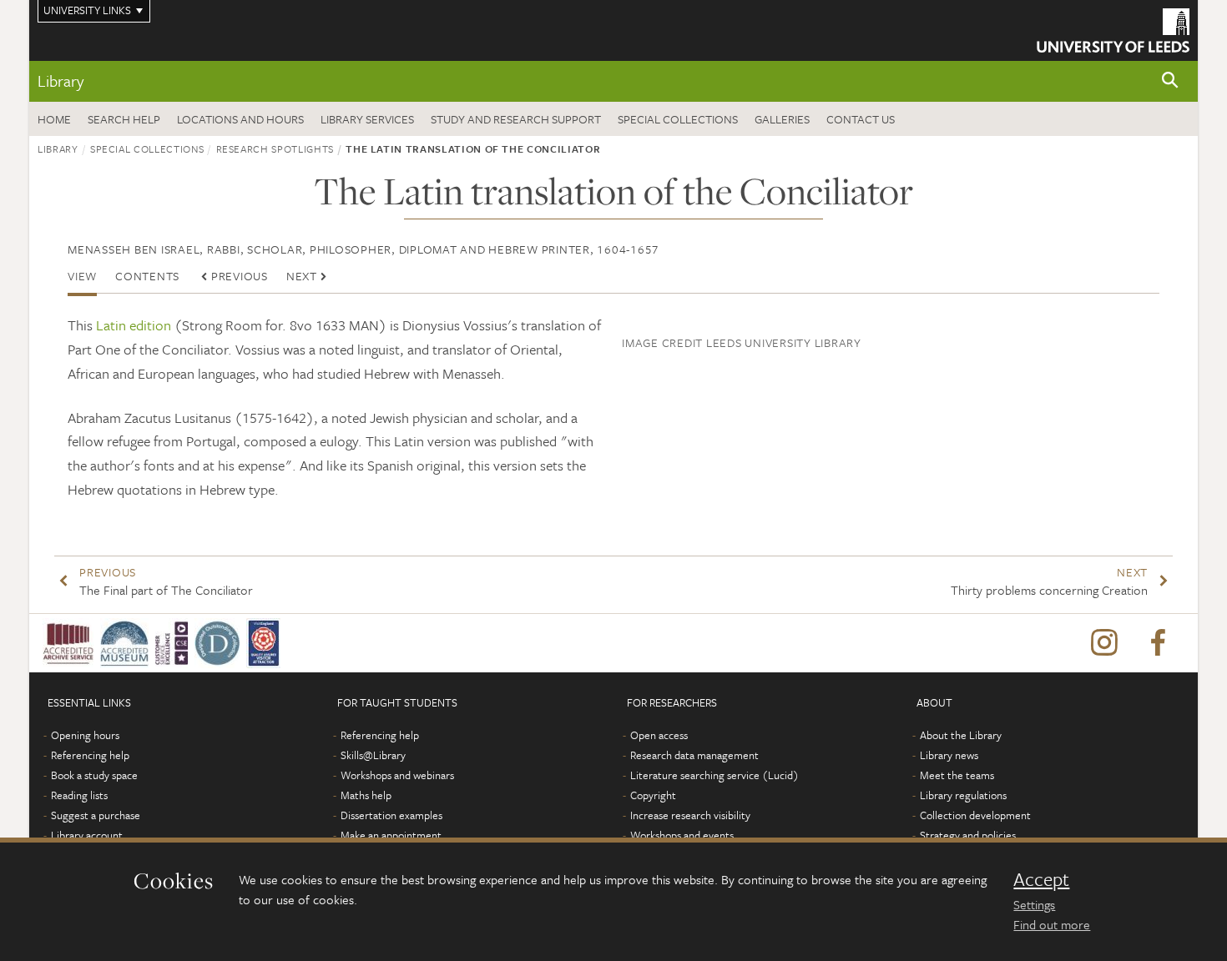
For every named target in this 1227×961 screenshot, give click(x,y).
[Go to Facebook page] (1157, 643)
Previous (239, 275)
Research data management (694, 755)
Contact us (860, 119)
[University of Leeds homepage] (1113, 30)
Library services (367, 119)
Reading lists (79, 795)
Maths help (366, 795)
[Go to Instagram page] (1104, 643)
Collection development (975, 815)
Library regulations (963, 795)
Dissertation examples (391, 815)
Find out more (1051, 924)
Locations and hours (240, 119)
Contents (147, 275)
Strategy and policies (968, 835)
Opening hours (85, 735)
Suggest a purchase (95, 815)
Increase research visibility (690, 815)
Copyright (653, 795)
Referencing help (90, 755)
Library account (87, 835)
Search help (124, 119)
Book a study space (94, 775)
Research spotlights (275, 148)
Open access (659, 735)
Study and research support (516, 119)
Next (301, 275)
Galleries (782, 119)
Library (60, 80)
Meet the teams (957, 775)
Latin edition (133, 324)
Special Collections (678, 119)
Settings (1034, 904)
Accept (1041, 879)
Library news (949, 755)
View (82, 275)
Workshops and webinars (397, 775)
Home (54, 119)
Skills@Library (373, 755)
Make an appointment (391, 835)
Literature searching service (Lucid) (714, 775)
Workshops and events (682, 835)
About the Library (961, 735)
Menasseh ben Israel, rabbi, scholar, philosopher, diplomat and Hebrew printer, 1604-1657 (363, 249)
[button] (1170, 81)
